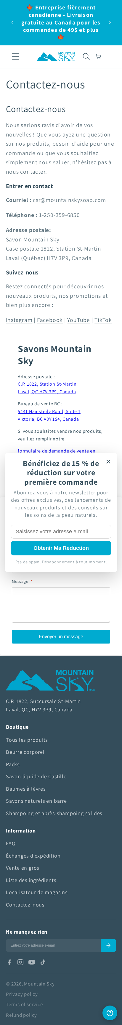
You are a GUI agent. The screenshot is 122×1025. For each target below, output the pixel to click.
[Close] (108, 461)
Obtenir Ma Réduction (61, 548)
